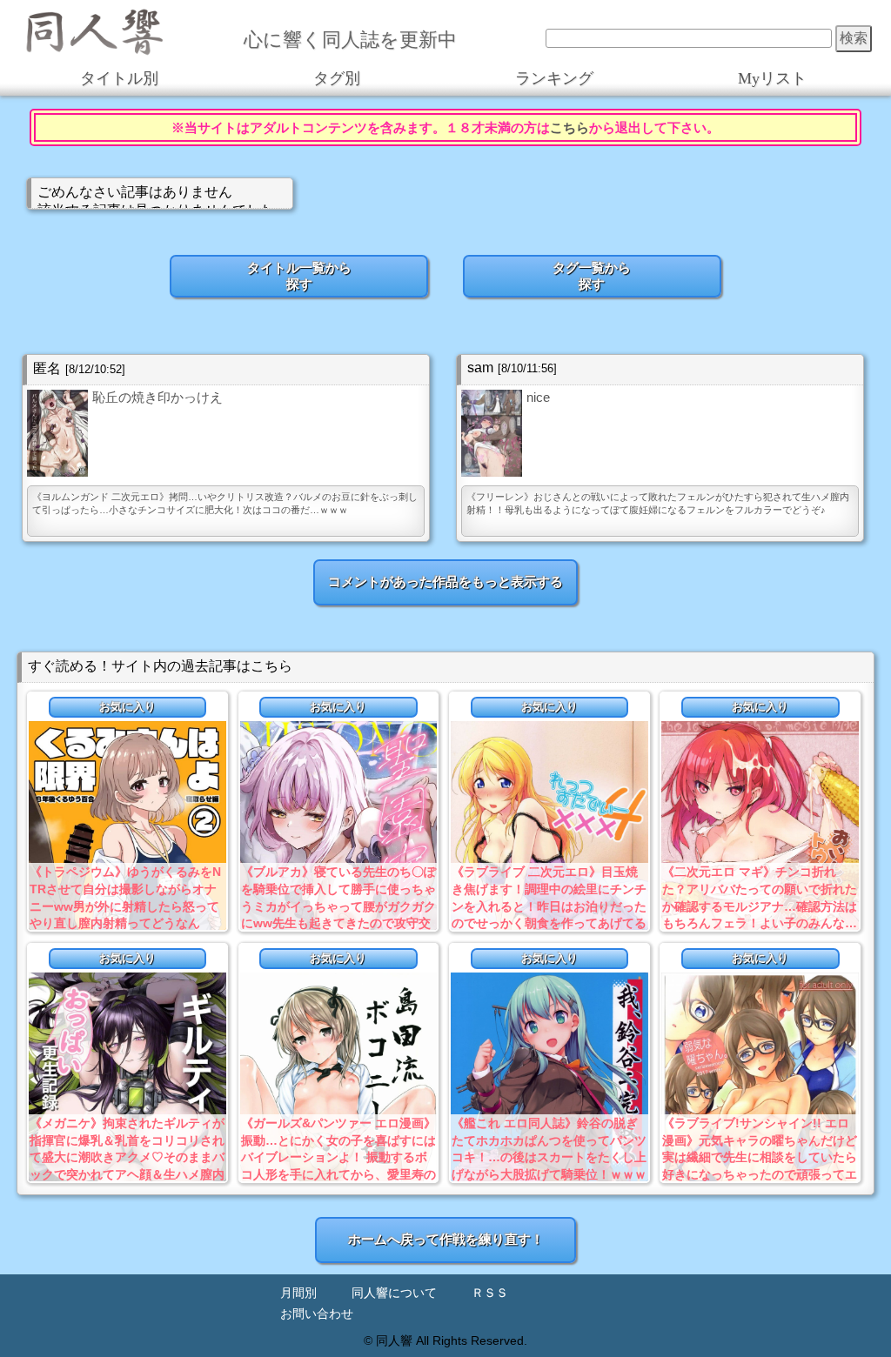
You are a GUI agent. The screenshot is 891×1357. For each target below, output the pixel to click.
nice (538, 397)
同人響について (394, 1293)
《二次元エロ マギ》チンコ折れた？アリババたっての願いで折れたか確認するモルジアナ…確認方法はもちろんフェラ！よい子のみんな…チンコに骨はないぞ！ (759, 905)
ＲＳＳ (490, 1293)
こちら (569, 127)
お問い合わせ (316, 1313)
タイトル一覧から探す (299, 275)
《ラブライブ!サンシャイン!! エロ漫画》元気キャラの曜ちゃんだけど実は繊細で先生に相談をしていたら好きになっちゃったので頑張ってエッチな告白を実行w (759, 1157)
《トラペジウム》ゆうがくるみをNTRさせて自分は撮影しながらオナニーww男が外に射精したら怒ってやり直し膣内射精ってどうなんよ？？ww (125, 905)
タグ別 (336, 78)
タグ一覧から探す (592, 275)
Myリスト (772, 78)
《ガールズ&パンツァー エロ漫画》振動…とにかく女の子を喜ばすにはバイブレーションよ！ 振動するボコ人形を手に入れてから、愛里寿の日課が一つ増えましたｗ (338, 1157)
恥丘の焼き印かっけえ (157, 397)
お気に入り (127, 706)
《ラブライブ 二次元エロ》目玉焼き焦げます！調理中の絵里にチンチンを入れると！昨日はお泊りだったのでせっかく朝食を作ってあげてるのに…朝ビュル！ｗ (549, 905)
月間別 (298, 1293)
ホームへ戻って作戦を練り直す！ (446, 1239)
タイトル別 (119, 78)
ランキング (554, 78)
